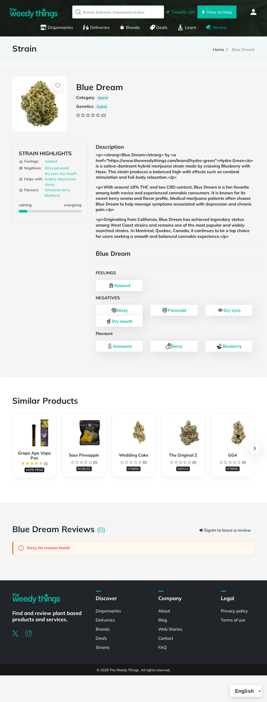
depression (67, 179)
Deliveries (100, 27)
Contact (165, 638)
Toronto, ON (182, 12)
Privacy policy (234, 610)
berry (66, 190)
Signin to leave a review (227, 530)
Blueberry (232, 346)
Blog (162, 620)
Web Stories (170, 629)
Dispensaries (60, 27)
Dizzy (122, 310)
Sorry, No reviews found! (48, 547)
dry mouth (68, 173)
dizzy (49, 168)
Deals (161, 27)
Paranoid (177, 310)
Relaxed (122, 285)
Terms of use (233, 620)
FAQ (162, 647)
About (164, 610)
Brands (133, 27)
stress (50, 184)
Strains (220, 27)
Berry (177, 346)
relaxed (51, 161)
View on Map (218, 12)
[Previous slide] (12, 448)
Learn (190, 27)
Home (218, 49)
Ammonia (52, 190)
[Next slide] (255, 448)
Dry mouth (122, 321)
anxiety (51, 179)
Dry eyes (232, 310)
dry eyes (52, 173)
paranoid (61, 168)
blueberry (52, 195)
